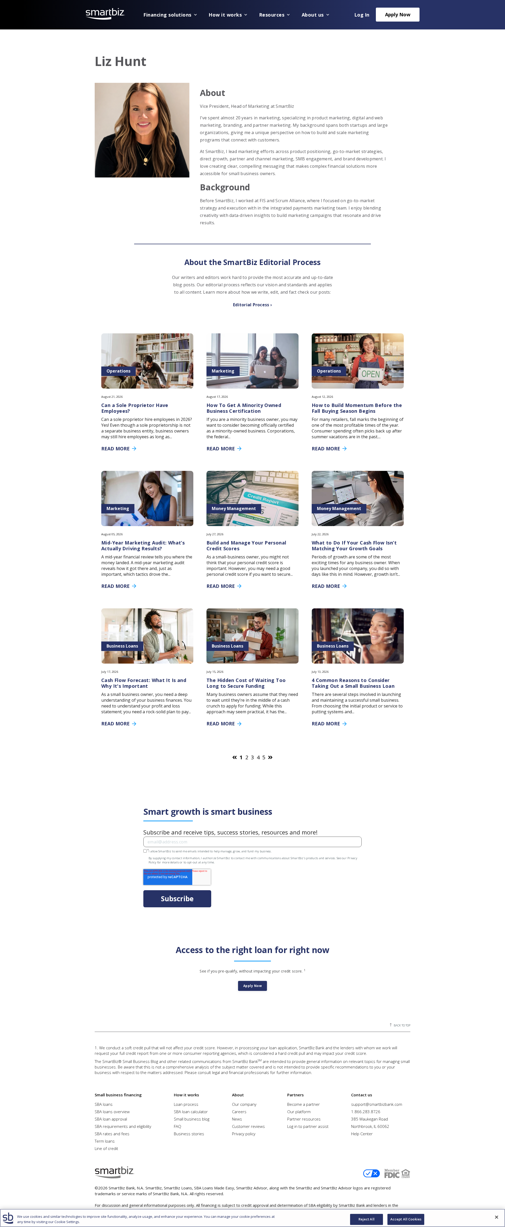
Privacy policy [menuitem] (243, 1133)
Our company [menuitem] (244, 1104)
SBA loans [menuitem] (104, 1104)
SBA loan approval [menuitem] (111, 1119)
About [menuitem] (238, 1094)
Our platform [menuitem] (299, 1111)
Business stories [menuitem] (189, 1133)
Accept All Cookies (405, 1219)
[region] (252, 1218)
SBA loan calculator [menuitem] (191, 1111)
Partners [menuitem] (295, 1094)
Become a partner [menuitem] (303, 1104)
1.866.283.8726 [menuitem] (365, 1111)
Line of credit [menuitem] (106, 1148)
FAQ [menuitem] (177, 1126)
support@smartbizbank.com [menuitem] (376, 1104)
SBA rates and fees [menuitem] (112, 1133)
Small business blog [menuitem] (191, 1119)
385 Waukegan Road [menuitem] (369, 1119)
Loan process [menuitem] (186, 1104)
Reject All (366, 1219)
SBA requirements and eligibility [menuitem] (123, 1126)
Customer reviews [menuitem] (248, 1126)
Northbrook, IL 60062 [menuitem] (370, 1126)
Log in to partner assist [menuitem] (308, 1126)
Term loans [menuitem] (105, 1141)
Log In (361, 15)
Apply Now (397, 14)
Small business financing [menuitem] (118, 1094)
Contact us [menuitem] (361, 1094)
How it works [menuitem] (186, 1094)
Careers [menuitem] (239, 1111)
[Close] (496, 1217)
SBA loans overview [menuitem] (112, 1111)
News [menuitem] (237, 1119)
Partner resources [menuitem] (304, 1119)
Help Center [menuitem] (362, 1133)
